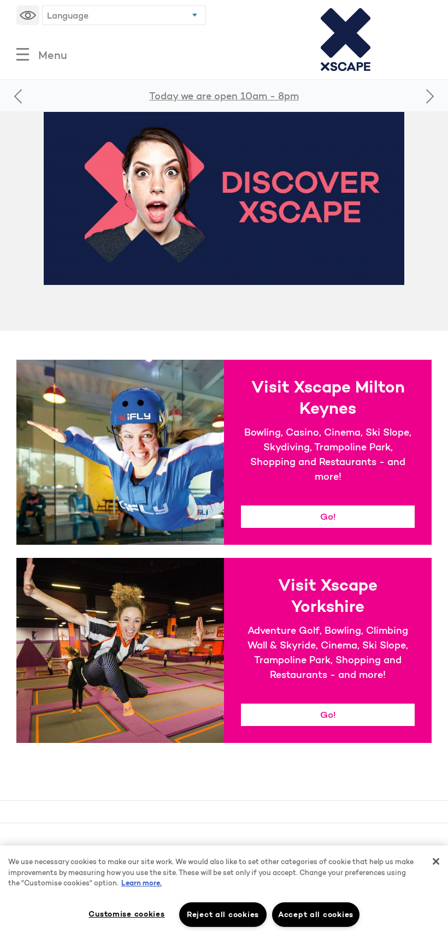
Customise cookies (126, 914)
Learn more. (141, 883)
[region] (224, 893)
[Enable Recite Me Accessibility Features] (27, 15)
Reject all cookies (223, 914)
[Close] (436, 861)
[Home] (345, 39)
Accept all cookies (315, 914)
